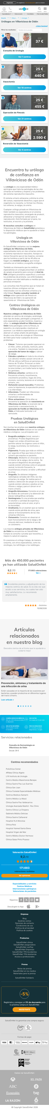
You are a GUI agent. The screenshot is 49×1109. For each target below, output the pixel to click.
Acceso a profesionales (24, 956)
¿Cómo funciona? (42, 26)
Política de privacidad (24, 928)
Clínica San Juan (13, 787)
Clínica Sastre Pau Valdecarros (19, 802)
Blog (24, 918)
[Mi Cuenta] (4, 9)
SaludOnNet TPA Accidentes (24, 952)
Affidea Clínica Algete (15, 773)
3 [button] (29, 616)
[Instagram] (31, 899)
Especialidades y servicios (24, 884)
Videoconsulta (18, 14)
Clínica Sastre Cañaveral (16, 817)
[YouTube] (37, 899)
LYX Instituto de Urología (16, 776)
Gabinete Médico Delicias (17, 813)
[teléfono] (10, 9)
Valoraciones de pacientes (24, 891)
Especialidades (6, 14)
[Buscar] (39, 9)
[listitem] (24, 47)
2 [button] (25, 616)
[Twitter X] (26, 899)
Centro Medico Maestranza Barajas (21, 780)
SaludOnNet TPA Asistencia (24, 954)
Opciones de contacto (24, 923)
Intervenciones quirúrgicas (24, 888)
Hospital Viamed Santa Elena (18, 828)
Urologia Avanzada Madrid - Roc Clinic (22, 806)
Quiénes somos (24, 921)
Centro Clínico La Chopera (17, 810)
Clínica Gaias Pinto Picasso (17, 839)
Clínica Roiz (11, 824)
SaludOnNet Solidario (24, 978)
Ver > (38, 573)
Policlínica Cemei (13, 769)
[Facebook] (21, 899)
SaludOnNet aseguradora (24, 945)
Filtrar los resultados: (8, 30)
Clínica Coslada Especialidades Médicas (23, 791)
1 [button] (22, 616)
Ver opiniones (24, 875)
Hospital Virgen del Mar (16, 832)
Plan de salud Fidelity (42, 14)
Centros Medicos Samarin (17, 795)
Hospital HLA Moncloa (15, 821)
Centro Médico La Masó (16, 799)
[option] (24, 595)
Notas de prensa (24, 968)
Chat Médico (30, 14)
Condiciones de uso (24, 925)
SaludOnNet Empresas (24, 949)
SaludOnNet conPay (24, 947)
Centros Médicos (24, 886)
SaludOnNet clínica (24, 942)
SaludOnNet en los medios (24, 971)
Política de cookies (25, 930)
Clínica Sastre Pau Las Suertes (19, 784)
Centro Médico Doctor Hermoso (19, 836)
